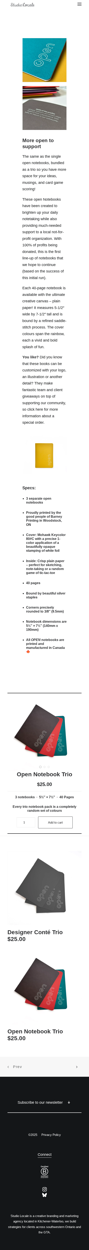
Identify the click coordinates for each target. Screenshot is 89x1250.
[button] (79, 4)
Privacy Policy (51, 1134)
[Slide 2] (44, 767)
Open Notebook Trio (35, 1031)
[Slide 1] (40, 767)
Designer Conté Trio (35, 932)
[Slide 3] (49, 767)
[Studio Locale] (33, 4)
